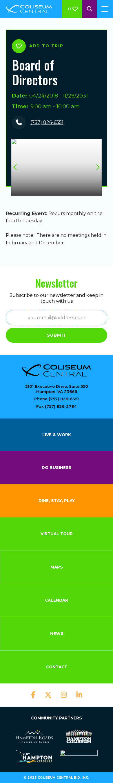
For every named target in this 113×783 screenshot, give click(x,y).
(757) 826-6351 (46, 122)
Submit (56, 335)
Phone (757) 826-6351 (56, 398)
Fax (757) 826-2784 (56, 406)
